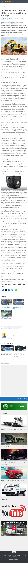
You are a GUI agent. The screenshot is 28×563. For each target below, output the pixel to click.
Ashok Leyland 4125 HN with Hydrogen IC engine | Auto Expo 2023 (18, 307)
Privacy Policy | (24, 555)
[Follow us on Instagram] (26, 399)
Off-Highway (11, 328)
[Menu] (26, 1)
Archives (2, 539)
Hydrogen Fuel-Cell (4, 328)
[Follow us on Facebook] (18, 399)
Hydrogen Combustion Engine (17, 326)
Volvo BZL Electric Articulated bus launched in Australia (12, 446)
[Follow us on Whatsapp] (22, 399)
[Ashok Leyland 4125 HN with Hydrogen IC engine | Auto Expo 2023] (18, 302)
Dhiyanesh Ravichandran (7, 18)
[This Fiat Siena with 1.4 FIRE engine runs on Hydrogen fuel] (6, 313)
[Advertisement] (14, 5)
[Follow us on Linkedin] (20, 399)
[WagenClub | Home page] (8, 2)
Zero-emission (16, 328)
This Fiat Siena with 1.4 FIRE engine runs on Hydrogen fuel (6, 318)
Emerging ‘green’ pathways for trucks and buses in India (6, 306)
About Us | (19, 555)
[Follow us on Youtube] (24, 399)
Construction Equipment (7, 326)
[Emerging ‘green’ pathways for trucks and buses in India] (6, 302)
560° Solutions (16, 556)
